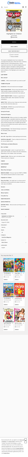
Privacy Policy (12, 441)
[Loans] (23, 7)
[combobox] (11, 7)
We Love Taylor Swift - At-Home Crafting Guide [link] (19, 323)
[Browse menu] (26, 7)
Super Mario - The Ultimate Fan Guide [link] (19, 273)
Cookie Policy (6, 453)
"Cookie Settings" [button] (20, 448)
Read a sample (14, 46)
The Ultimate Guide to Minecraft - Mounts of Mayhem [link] (8, 273)
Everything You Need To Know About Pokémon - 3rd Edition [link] (19, 298)
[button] (14, 42)
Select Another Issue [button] (13, 51)
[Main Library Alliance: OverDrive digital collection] (14, 3)
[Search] (2, 7)
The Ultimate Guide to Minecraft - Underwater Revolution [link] (8, 298)
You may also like (6, 255)
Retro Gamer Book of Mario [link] (8, 323)
